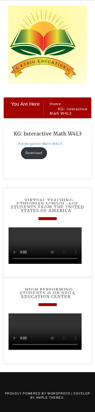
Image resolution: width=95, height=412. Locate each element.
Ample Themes (50, 397)
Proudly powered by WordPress (38, 393)
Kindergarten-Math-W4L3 (40, 144)
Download (34, 153)
